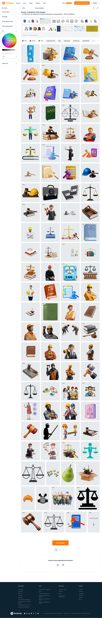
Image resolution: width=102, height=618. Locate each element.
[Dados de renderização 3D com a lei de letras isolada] (30, 53)
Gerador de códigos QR (23, 607)
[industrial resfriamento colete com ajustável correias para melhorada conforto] (43, 498)
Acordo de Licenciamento (45, 589)
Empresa (20, 595)
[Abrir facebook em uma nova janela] (24, 613)
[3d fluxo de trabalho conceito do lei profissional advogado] (70, 252)
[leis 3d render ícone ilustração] (30, 153)
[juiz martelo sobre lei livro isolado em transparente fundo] (90, 431)
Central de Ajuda (63, 589)
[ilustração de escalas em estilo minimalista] (33, 473)
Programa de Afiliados (44, 593)
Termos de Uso (67, 613)
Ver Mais (92, 28)
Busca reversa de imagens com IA (24, 602)
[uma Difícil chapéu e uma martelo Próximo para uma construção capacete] (50, 73)
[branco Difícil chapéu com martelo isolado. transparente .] (70, 212)
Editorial (38, 3)
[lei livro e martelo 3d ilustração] (90, 113)
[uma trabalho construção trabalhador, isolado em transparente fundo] (50, 371)
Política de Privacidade (76, 613)
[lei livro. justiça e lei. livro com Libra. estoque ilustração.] (70, 192)
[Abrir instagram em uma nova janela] (26, 613)
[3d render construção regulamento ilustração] (90, 53)
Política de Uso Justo (86, 613)
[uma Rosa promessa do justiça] (90, 411)
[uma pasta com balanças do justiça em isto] (50, 192)
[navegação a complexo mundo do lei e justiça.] (30, 371)
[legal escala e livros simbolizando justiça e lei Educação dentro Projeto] (70, 133)
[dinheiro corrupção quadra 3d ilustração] (70, 172)
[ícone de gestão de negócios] (90, 451)
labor (59, 40)
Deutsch (81, 595)
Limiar (3, 56)
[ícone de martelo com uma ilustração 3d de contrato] (50, 172)
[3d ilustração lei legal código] (70, 53)
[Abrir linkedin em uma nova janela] (29, 613)
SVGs (25, 40)
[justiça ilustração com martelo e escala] (70, 451)
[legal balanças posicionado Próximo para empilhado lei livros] (50, 252)
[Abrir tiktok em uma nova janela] (33, 613)
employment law (50, 40)
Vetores (18, 3)
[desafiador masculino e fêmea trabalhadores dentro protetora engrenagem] (70, 411)
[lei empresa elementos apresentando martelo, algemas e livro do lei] (50, 292)
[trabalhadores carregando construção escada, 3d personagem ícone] (70, 431)
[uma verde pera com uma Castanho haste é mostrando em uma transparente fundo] (68, 473)
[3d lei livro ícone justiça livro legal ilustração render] (30, 272)
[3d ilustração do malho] (30, 431)
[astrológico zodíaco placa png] (70, 113)
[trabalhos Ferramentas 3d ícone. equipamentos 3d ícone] (88, 473)
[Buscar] (94, 8)
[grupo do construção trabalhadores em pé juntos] (70, 391)
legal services (85, 40)
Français (81, 597)
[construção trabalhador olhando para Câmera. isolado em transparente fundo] (50, 351)
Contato (60, 591)
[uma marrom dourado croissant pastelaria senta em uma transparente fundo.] (28, 498)
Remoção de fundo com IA (24, 605)
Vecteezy (20, 591)
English (80, 589)
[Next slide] (97, 41)
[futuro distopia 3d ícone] (70, 93)
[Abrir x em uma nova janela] (35, 613)
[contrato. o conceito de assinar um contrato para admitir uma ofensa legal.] (30, 351)
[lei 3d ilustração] (50, 53)
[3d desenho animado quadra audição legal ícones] (90, 272)
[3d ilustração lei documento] (90, 73)
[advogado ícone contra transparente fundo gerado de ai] (90, 391)
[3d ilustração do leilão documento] (90, 153)
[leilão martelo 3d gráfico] (31, 522)
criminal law (76, 40)
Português (81, 593)
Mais (44, 3)
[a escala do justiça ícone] (88, 498)
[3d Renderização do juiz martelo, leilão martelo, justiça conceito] (30, 172)
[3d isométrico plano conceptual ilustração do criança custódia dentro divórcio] (50, 391)
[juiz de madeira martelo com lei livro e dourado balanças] (70, 232)
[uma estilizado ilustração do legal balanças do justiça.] (90, 192)
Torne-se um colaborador (62, 596)
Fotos (24, 3)
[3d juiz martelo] (70, 292)
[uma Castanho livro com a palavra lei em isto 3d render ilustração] (90, 311)
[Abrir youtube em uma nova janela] (38, 613)
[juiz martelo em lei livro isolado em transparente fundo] (90, 212)
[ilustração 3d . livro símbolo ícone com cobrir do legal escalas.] (70, 272)
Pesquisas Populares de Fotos (44, 599)
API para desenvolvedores (24, 599)
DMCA (40, 591)
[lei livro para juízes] (90, 232)
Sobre (60, 593)
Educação (20, 597)
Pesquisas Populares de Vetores (44, 596)
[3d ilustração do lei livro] (50, 93)
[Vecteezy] (8, 3)
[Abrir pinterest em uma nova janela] (31, 613)
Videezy (20, 593)
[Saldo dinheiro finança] (30, 133)
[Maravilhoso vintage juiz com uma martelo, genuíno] (70, 351)
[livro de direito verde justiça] (50, 311)
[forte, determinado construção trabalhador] (50, 331)
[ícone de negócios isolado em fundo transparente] (53, 522)
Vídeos (30, 3)
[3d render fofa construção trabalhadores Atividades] (30, 113)
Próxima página (60, 543)
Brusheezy (20, 589)
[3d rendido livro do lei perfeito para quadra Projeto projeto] (50, 113)
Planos (63, 3)
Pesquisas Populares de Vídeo (44, 602)
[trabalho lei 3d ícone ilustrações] (30, 73)
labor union (67, 40)
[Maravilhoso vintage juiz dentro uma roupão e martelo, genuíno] (50, 212)
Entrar (95, 3)
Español (81, 591)
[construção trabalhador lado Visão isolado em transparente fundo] (90, 351)
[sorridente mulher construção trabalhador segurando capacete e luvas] (30, 292)
